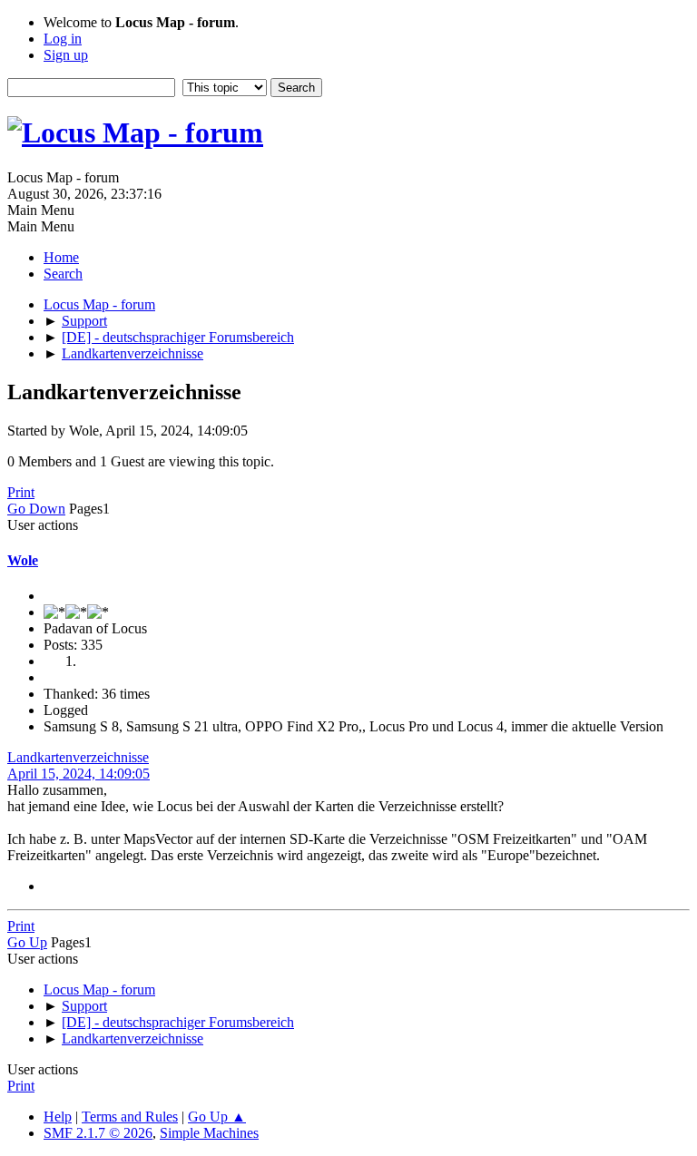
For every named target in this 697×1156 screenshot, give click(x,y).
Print (20, 492)
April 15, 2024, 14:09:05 (78, 773)
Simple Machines (209, 1133)
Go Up (27, 942)
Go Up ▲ (217, 1116)
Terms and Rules (130, 1116)
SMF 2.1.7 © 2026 (98, 1133)
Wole (22, 560)
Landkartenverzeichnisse (78, 757)
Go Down (36, 508)
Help (58, 1116)
